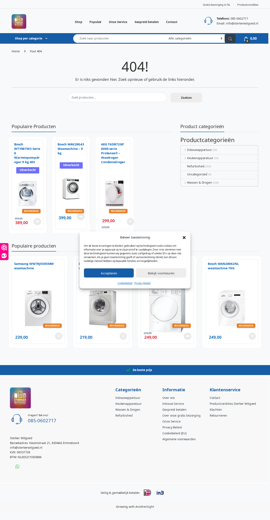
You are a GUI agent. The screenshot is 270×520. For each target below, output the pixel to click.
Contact (171, 22)
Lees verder (36, 221)
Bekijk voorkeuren (161, 273)
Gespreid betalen (147, 22)
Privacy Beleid (142, 283)
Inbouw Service (173, 404)
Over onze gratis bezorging (181, 415)
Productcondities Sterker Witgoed (233, 404)
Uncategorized (197, 174)
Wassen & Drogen (199, 182)
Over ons (168, 398)
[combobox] (119, 38)
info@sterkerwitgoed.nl (242, 23)
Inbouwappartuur (199, 150)
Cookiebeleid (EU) (174, 433)
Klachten (216, 410)
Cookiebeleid (124, 283)
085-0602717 (239, 18)
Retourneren (218, 415)
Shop (78, 22)
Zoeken (186, 98)
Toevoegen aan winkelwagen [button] (124, 221)
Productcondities (247, 5)
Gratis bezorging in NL (216, 5)
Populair (95, 22)
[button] (184, 237)
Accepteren (109, 273)
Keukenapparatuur (200, 158)
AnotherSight (144, 507)
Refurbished (195, 166)
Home (16, 51)
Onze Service (118, 22)
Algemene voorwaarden (179, 439)
